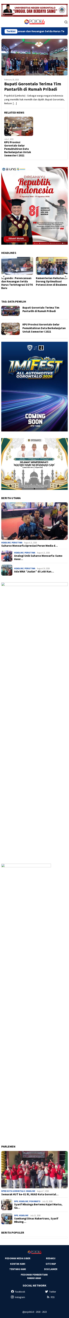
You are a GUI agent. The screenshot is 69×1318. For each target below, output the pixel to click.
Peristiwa (17, 542)
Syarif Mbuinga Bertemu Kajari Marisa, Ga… (38, 1206)
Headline (6, 542)
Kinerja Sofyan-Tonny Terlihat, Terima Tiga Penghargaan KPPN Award (50, 283)
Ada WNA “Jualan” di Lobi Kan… (34, 571)
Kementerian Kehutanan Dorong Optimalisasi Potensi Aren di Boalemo (17, 281)
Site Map (51, 1263)
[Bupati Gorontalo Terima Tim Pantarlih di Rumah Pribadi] (34, 57)
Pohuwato (34, 1201)
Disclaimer (50, 1269)
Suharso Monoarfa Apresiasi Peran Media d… (29, 545)
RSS (52, 1297)
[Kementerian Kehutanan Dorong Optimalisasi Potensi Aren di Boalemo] (17, 266)
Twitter (52, 1291)
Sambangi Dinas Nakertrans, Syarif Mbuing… (36, 1220)
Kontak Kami (17, 1263)
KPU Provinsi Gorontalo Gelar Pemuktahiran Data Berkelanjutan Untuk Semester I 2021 (17, 149)
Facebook (20, 1291)
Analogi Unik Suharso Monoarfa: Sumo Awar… (38, 557)
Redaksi (50, 1258)
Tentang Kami (17, 1269)
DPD (16, 1201)
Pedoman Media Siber (17, 1258)
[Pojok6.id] (34, 21)
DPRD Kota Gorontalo (13, 1191)
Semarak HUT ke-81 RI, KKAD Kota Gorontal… (30, 1194)
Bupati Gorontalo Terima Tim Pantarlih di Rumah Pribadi (32, 86)
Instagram (20, 1297)
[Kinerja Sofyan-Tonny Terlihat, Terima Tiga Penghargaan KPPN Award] (52, 266)
